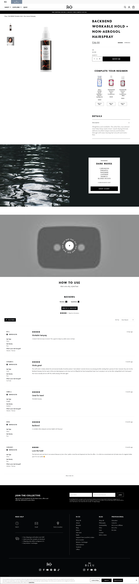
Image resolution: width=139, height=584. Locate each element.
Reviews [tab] (63, 301)
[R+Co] (5, 2)
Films (100, 528)
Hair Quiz (79, 532)
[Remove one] (93, 59)
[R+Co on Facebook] (44, 570)
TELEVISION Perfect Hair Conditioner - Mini (122, 92)
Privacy (98, 501)
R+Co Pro (114, 528)
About (78, 523)
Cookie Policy (31, 582)
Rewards (78, 525)
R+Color (114, 530)
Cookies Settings (95, 580)
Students (78, 547)
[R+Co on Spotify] (55, 570)
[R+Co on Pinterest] (51, 570)
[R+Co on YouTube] (47, 570)
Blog (77, 528)
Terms (95, 501)
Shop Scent (104, 189)
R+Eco (77, 530)
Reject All (106, 580)
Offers (78, 549)
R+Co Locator (80, 540)
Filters (11, 320)
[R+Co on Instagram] (40, 570)
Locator (101, 532)
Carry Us (114, 523)
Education (114, 520)
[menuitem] (85, 520)
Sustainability (103, 525)
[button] (8, 7)
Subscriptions (80, 544)
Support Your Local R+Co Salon (85, 537)
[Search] (125, 7)
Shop (5, 16)
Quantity (94, 55)
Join (120, 495)
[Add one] (100, 59)
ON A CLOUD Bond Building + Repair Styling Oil (99, 93)
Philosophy (102, 523)
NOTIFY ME (116, 59)
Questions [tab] (75, 301)
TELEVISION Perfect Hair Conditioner (111, 92)
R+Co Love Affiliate (117, 525)
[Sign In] (129, 7)
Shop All (78, 520)
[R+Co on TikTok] (59, 570)
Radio (77, 535)
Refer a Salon (103, 535)
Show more (69, 475)
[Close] (136, 580)
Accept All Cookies (118, 580)
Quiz (100, 530)
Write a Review (69, 308)
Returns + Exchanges (82, 542)
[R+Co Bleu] (16, 2)
